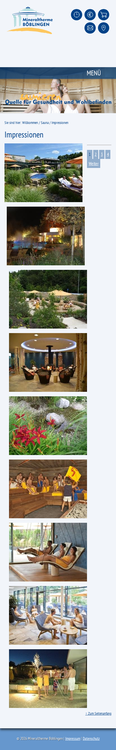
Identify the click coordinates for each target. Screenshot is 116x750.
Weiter (94, 163)
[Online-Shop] (103, 14)
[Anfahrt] (103, 28)
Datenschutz (91, 738)
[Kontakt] (90, 28)
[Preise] (90, 14)
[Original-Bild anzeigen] (43, 172)
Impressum (72, 738)
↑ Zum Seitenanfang (98, 713)
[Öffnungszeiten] (76, 14)
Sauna (45, 122)
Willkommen (30, 122)
